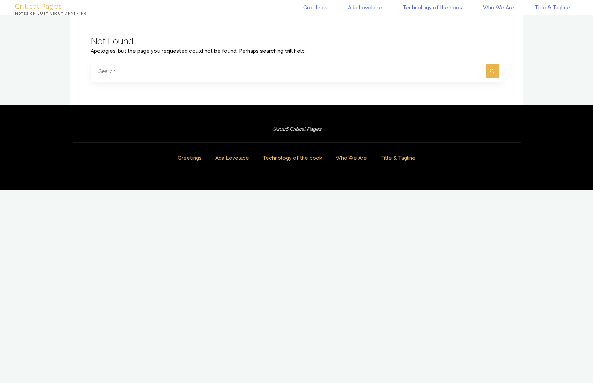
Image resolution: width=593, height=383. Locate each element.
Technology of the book (292, 158)
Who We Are (351, 158)
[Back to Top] (566, 356)
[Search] (492, 71)
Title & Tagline (398, 158)
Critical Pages (38, 6)
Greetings (190, 158)
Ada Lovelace (232, 158)
